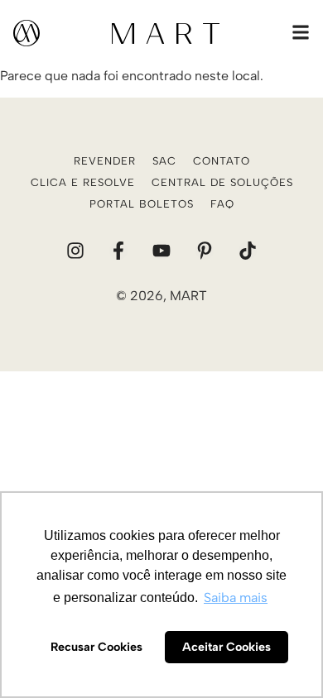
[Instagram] (75, 250)
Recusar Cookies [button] (96, 646)
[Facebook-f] (118, 250)
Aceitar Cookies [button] (226, 646)
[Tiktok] (248, 250)
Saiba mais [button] (236, 597)
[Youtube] (161, 250)
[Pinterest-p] (204, 250)
